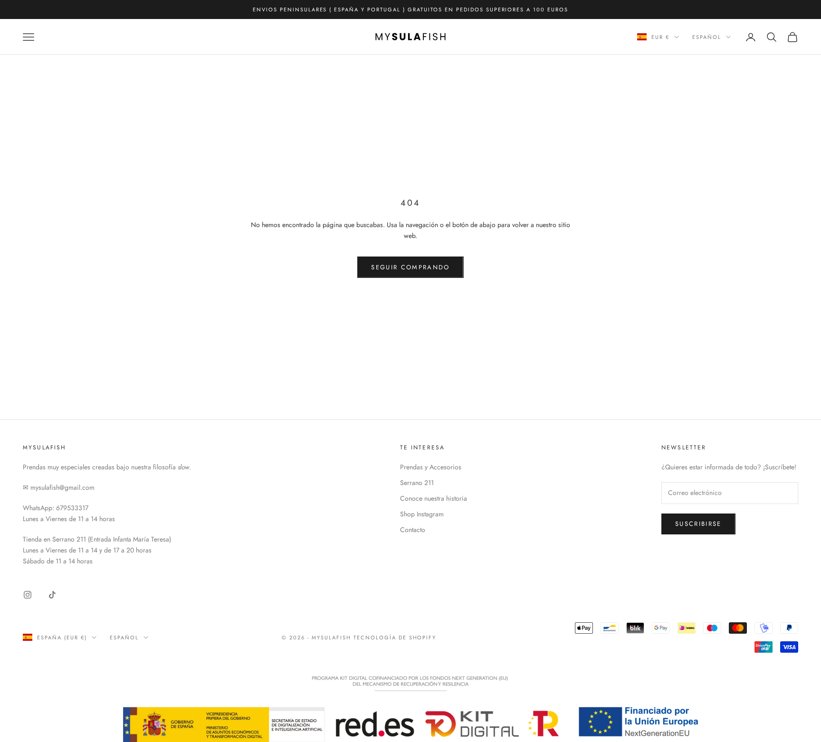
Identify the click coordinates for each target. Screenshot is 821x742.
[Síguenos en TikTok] (52, 594)
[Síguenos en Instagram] (27, 594)
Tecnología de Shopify (395, 637)
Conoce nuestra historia (433, 498)
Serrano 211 (417, 482)
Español (706, 37)
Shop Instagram (422, 514)
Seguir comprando (410, 267)
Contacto (412, 529)
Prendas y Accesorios (430, 467)
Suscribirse (698, 523)
